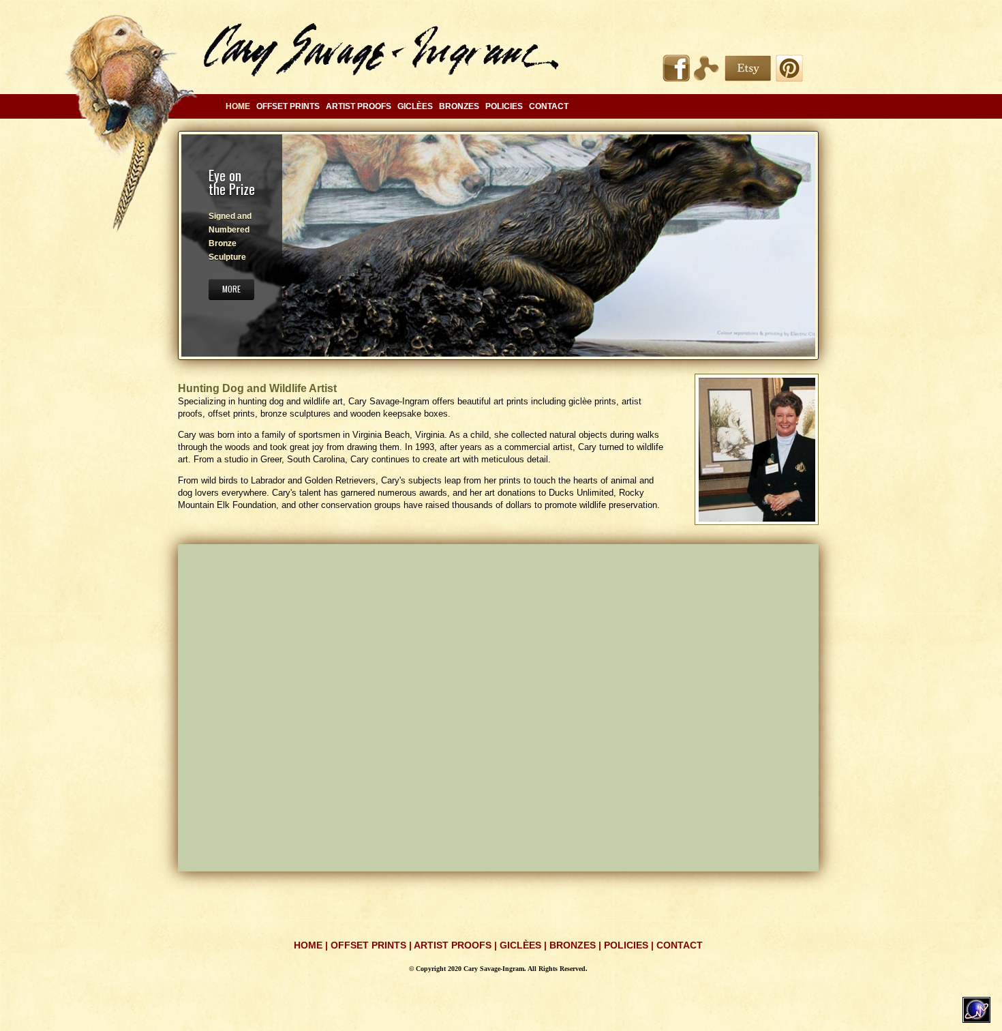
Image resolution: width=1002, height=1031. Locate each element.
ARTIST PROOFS (358, 106)
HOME (308, 945)
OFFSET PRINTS (288, 106)
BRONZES (459, 106)
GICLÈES (415, 106)
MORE (231, 289)
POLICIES (504, 106)
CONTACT (548, 106)
